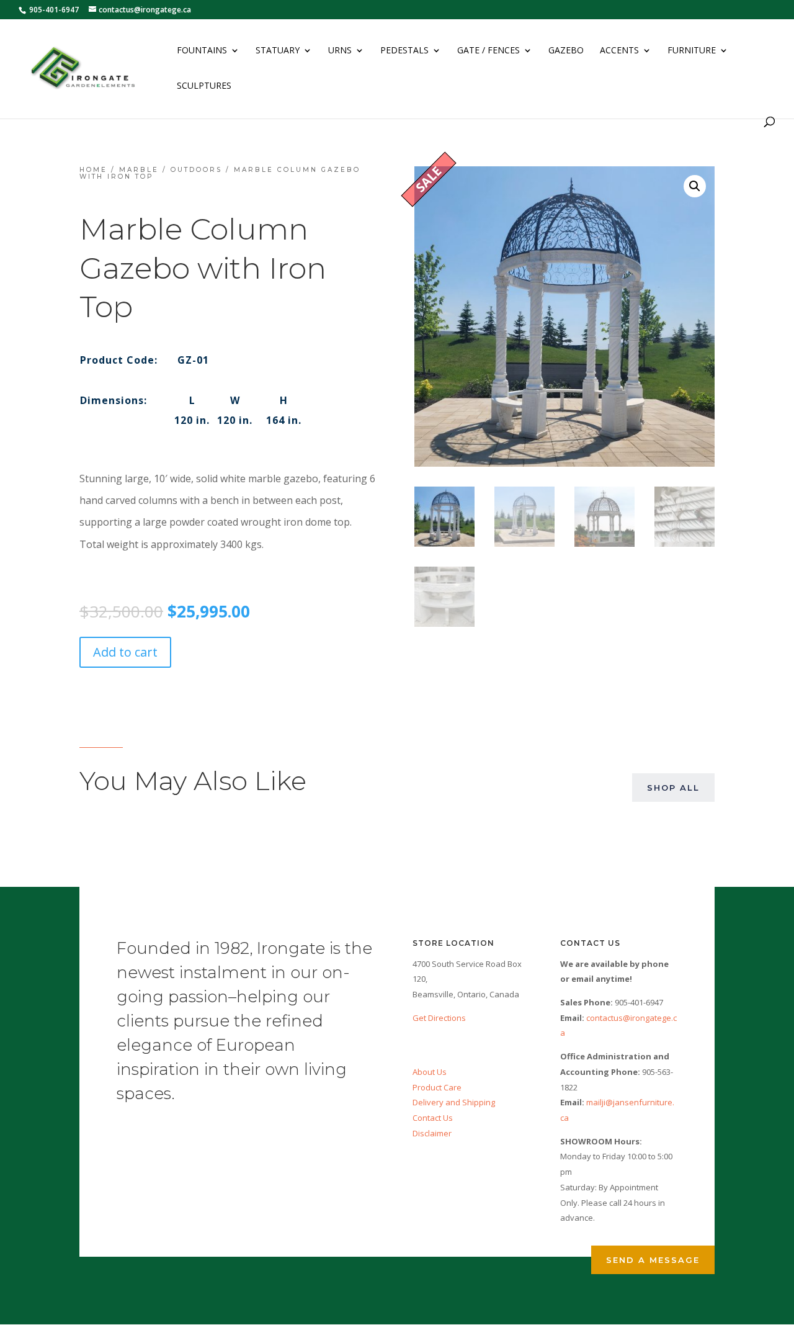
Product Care (437, 1087)
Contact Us (433, 1117)
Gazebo (566, 51)
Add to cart (125, 652)
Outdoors (196, 170)
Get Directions (439, 1017)
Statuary (278, 51)
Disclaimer (432, 1133)
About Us (430, 1071)
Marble (139, 170)
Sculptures (204, 86)
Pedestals (404, 51)
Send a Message (653, 1260)
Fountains (202, 51)
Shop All (673, 788)
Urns (340, 51)
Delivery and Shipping (454, 1102)
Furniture (691, 51)
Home (93, 170)
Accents (619, 51)
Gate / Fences (488, 51)
